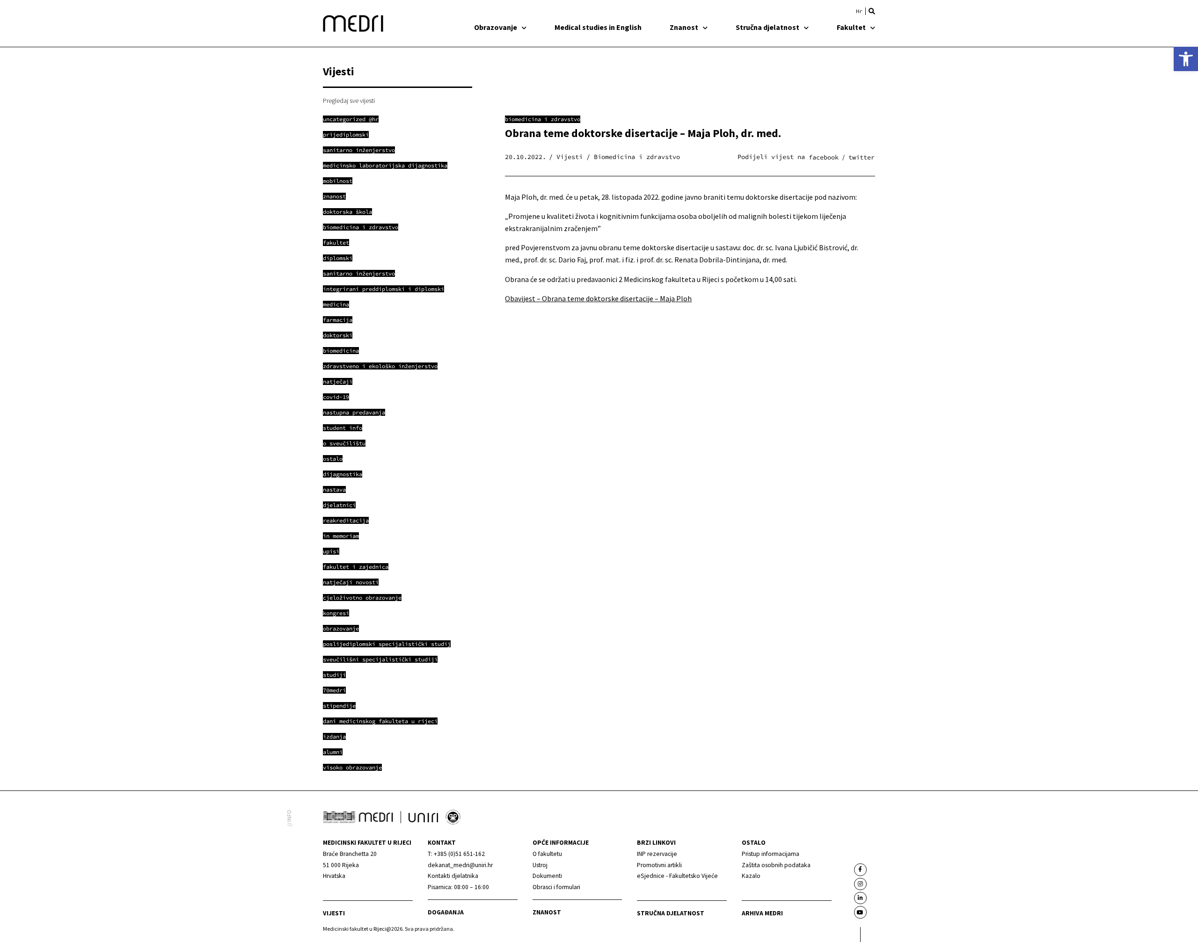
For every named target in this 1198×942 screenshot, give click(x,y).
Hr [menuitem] (859, 11)
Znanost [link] (684, 27)
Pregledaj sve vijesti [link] (349, 100)
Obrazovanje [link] (495, 27)
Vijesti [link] (334, 913)
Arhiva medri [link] (762, 913)
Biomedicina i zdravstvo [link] (542, 119)
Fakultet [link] (851, 27)
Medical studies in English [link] (598, 27)
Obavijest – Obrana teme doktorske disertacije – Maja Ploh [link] (598, 298)
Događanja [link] (446, 912)
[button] (872, 11)
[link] (1186, 59)
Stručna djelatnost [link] (767, 27)
